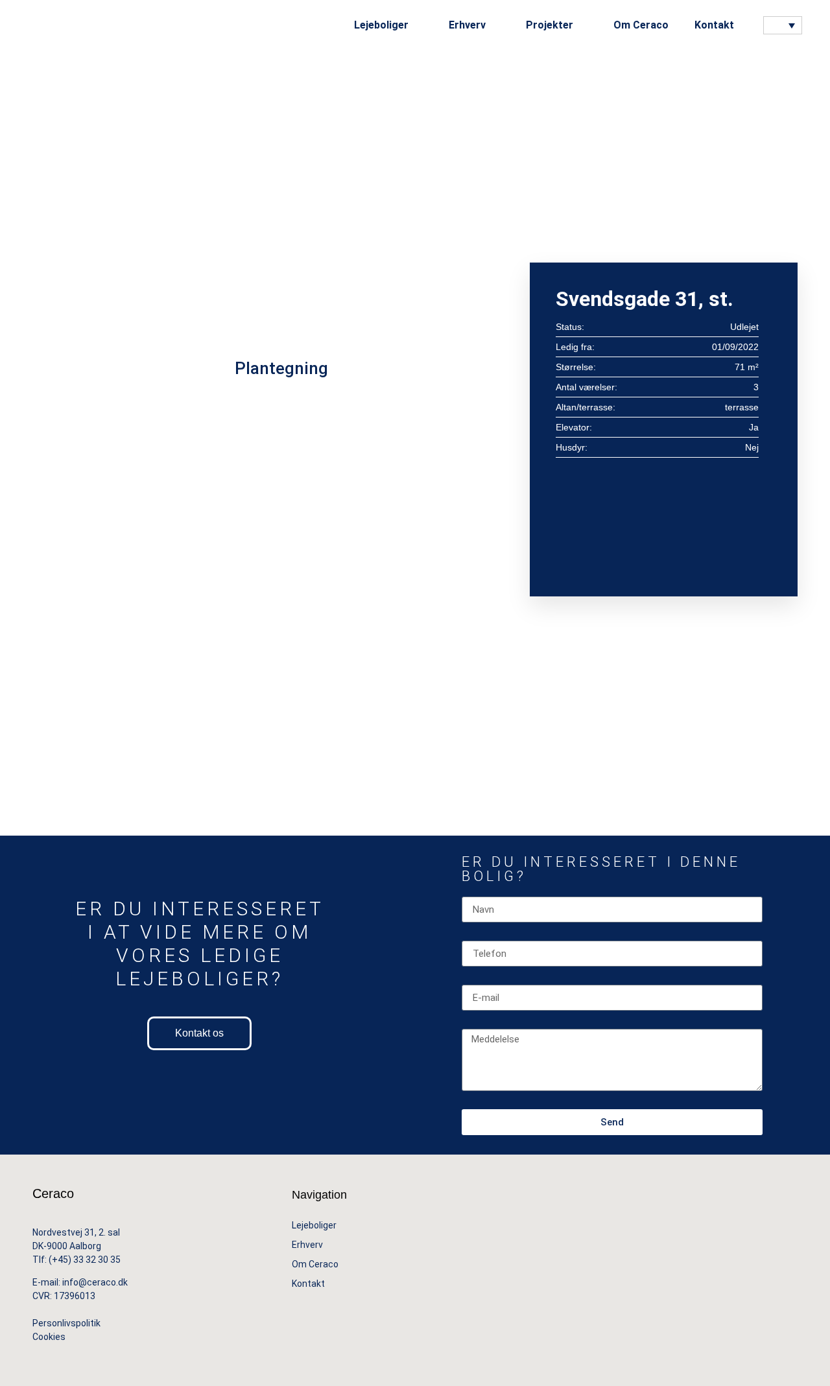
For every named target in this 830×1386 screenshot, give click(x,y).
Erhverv (307, 1244)
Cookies (49, 1337)
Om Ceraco (641, 25)
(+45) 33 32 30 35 (85, 1259)
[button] (755, 26)
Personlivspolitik (66, 1323)
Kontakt (714, 25)
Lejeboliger (314, 1225)
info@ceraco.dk (95, 1282)
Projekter (549, 25)
